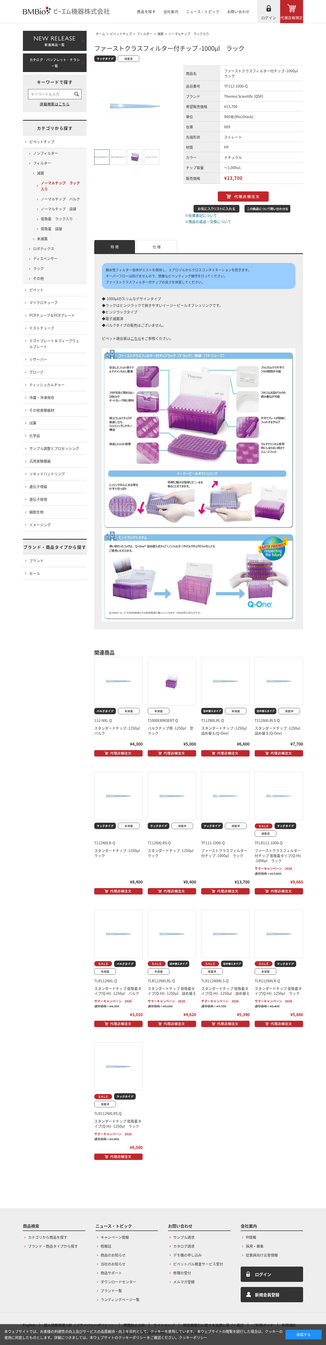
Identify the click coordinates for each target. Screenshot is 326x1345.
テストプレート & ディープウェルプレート (54, 343)
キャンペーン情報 (115, 1237)
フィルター (145, 34)
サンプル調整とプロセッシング (54, 448)
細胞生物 (36, 511)
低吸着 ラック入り (57, 218)
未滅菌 (42, 238)
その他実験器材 (41, 410)
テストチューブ (41, 327)
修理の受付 (182, 1272)
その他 (38, 278)
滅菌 (160, 34)
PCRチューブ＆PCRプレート (52, 315)
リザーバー (38, 359)
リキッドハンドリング (47, 473)
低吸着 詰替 (51, 228)
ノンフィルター (45, 153)
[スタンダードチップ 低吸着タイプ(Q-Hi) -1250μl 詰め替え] (172, 934)
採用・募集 (255, 1246)
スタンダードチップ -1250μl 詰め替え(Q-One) (225, 730)
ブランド (36, 560)
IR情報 (251, 1237)
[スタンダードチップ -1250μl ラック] (118, 796)
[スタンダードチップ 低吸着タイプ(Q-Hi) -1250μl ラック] (279, 934)
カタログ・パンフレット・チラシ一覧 (55, 62)
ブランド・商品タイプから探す (54, 547)
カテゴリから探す (55, 128)
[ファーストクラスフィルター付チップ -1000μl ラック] (225, 796)
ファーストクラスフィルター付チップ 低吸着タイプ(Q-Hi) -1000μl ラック (278, 855)
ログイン (268, 17)
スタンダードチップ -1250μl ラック (118, 853)
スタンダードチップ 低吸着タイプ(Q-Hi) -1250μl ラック (278, 991)
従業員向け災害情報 (262, 1254)
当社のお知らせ (113, 1263)
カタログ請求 (184, 1246)
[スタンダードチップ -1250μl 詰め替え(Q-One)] (225, 681)
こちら (135, 338)
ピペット (36, 289)
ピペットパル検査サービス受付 (198, 1263)
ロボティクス (43, 248)
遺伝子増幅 (38, 486)
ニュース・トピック (202, 11)
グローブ (36, 371)
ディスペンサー (45, 258)
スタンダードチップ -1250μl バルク (118, 730)
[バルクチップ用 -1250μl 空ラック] (172, 681)
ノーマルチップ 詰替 (58, 208)
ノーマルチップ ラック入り (188, 34)
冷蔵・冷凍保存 (41, 397)
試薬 (32, 422)
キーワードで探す (55, 82)
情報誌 (106, 1246)
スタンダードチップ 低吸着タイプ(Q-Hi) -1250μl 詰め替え (172, 991)
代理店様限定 (291, 17)
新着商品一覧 (55, 40)
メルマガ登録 (184, 1281)
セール (34, 573)
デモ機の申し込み (187, 1254)
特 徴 (115, 246)
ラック (38, 268)
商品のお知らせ (113, 1254)
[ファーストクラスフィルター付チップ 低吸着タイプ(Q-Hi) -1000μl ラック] (279, 796)
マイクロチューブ (43, 302)
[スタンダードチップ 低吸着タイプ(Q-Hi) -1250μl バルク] (118, 934)
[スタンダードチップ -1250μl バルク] (118, 681)
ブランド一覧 (111, 1290)
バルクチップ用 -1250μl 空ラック (170, 730)
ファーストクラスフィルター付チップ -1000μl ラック (224, 853)
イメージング (40, 524)
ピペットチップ (121, 34)
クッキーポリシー (193, 1337)
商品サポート (111, 1272)
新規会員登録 (267, 1295)
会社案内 (171, 11)
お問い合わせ (238, 11)
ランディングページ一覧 (120, 1299)
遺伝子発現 (38, 499)
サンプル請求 (184, 1237)
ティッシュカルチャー (47, 384)
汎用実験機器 (40, 461)
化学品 (34, 435)
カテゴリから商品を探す (47, 1237)
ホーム (100, 34)
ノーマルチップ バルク (60, 198)
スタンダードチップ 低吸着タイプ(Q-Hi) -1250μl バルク (117, 991)
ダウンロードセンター (118, 1281)
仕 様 (157, 246)
